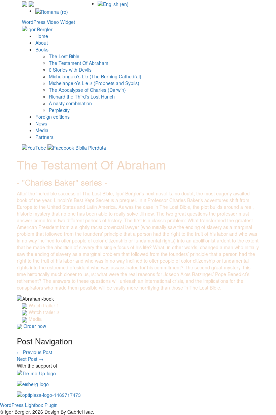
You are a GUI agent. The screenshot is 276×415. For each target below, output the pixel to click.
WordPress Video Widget (48, 21)
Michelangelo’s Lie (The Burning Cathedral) (95, 76)
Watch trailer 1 (44, 305)
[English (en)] (113, 3)
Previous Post (34, 352)
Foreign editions (52, 116)
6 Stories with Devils (70, 69)
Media (41, 130)
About (41, 42)
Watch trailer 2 (44, 312)
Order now (35, 326)
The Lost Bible (64, 56)
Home (41, 36)
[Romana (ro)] (51, 10)
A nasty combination (70, 103)
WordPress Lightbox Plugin (29, 405)
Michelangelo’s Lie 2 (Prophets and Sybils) (94, 83)
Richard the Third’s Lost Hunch (82, 96)
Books (41, 49)
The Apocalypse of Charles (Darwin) (87, 89)
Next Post (30, 358)
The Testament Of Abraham (78, 63)
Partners (44, 137)
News (41, 123)
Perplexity (59, 110)
